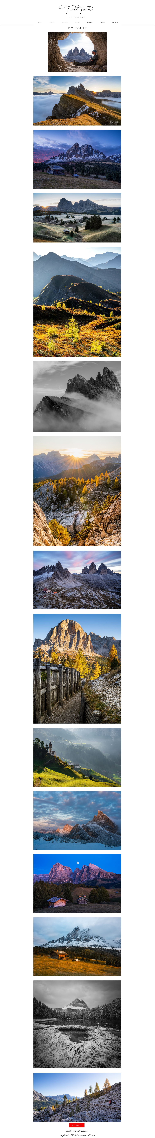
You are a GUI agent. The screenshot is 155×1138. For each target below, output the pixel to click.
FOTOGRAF (77, 17)
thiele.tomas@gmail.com (83, 1135)
